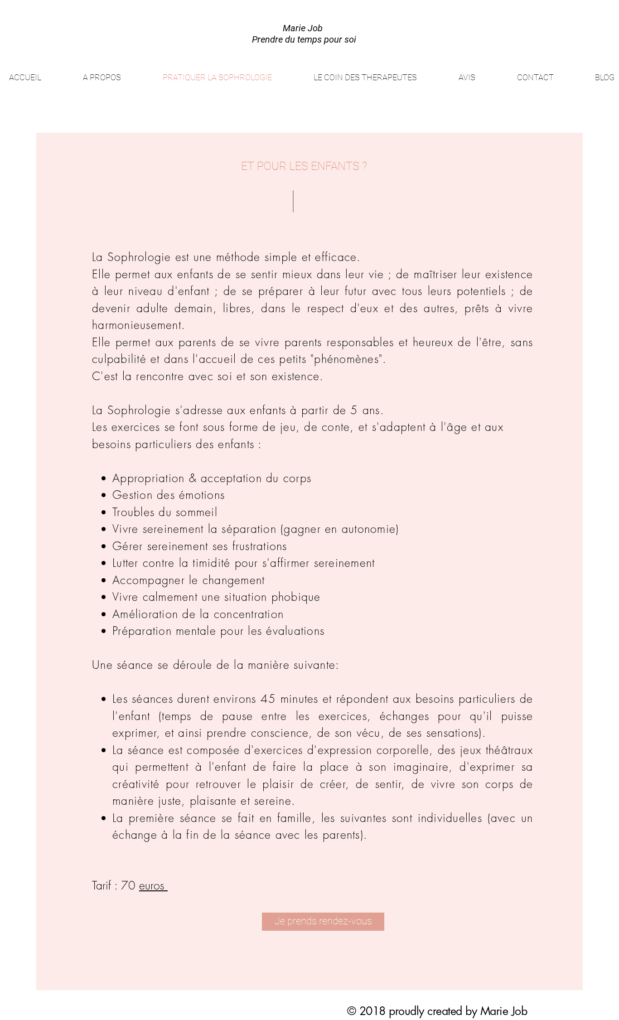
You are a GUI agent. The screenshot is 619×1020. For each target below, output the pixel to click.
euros (153, 885)
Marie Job (503, 1011)
